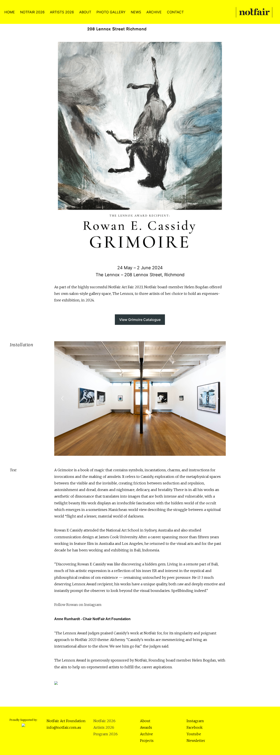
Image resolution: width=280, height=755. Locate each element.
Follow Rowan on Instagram (78, 604)
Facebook (195, 727)
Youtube (194, 734)
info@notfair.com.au (64, 727)
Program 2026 (105, 734)
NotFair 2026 (104, 721)
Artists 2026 (103, 727)
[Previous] (62, 398)
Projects (147, 740)
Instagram (195, 721)
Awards (146, 727)
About (145, 721)
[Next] (217, 398)
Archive (146, 734)
